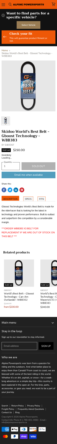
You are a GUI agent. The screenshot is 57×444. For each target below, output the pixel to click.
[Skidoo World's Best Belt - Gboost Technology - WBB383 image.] (28, 87)
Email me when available (28, 175)
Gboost (9, 144)
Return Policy (17, 405)
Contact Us (7, 412)
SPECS (28, 199)
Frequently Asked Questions (31, 409)
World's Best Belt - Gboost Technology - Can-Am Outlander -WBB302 (19, 297)
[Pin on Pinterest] (21, 190)
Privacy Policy (33, 405)
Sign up (46, 346)
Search (5, 405)
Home (5, 50)
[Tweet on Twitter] (10, 190)
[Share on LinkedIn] (15, 190)
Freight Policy (8, 409)
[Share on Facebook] (4, 190)
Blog (17, 412)
